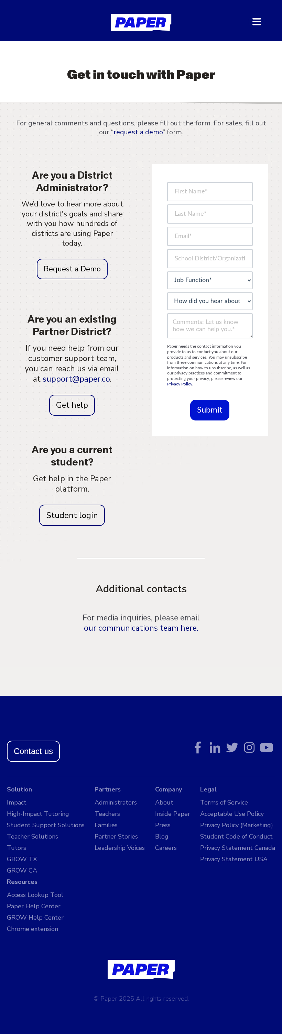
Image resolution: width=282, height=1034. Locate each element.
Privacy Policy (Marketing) (236, 825)
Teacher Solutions (32, 836)
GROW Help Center (35, 917)
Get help (72, 405)
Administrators (116, 802)
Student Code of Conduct (236, 836)
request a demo (138, 132)
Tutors (16, 848)
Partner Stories (116, 836)
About (164, 802)
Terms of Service (224, 802)
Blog (162, 836)
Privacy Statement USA (234, 859)
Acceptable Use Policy (232, 814)
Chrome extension (32, 929)
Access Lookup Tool (35, 895)
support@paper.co (76, 379)
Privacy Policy (179, 384)
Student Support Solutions (46, 825)
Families (106, 825)
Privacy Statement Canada (237, 848)
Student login (72, 515)
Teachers (107, 814)
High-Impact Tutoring (38, 814)
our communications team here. (141, 628)
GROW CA (22, 870)
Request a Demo (72, 269)
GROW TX (22, 859)
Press (163, 825)
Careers (166, 848)
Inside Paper (172, 814)
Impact (16, 802)
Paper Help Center (34, 906)
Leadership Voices (120, 848)
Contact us (33, 751)
